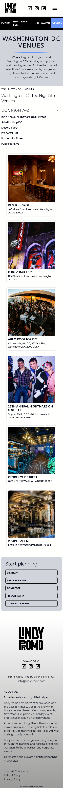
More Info (32, 178)
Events (5, 23)
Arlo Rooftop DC (11, 122)
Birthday (13, 572)
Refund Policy (12, 775)
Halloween (42, 23)
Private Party (16, 595)
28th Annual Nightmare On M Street (23, 117)
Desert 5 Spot (9, 127)
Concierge (13, 588)
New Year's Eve (20, 23)
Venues (57, 23)
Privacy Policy (12, 779)
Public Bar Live (10, 143)
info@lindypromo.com (31, 681)
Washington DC (11, 89)
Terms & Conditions (16, 771)
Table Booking (16, 580)
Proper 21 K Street (12, 138)
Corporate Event (18, 603)
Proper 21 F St (9, 133)
